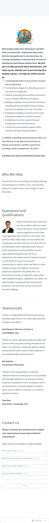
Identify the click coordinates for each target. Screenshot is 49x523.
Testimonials (12, 308)
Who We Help (12, 174)
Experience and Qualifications (14, 212)
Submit (24, 486)
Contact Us (10, 422)
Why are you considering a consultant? (20, 458)
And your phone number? (15, 473)
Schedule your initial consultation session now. (23, 155)
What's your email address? (16, 466)
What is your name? (12, 450)
